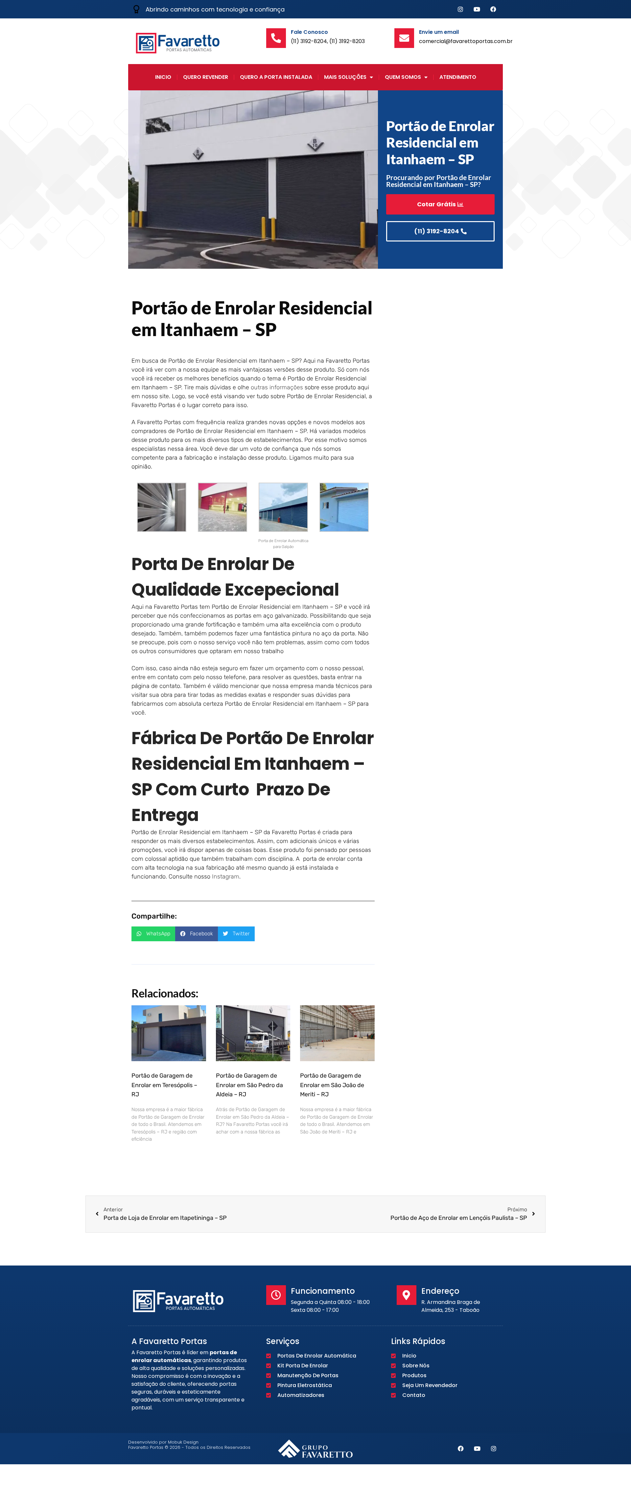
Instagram (225, 876)
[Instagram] (460, 9)
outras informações (277, 387)
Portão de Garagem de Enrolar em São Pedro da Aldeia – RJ (249, 1085)
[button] (153, 933)
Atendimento (457, 77)
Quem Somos (403, 77)
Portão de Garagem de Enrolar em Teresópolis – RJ (164, 1085)
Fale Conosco (309, 32)
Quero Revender (205, 77)
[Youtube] (477, 9)
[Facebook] (493, 9)
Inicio (163, 77)
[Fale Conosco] (276, 38)
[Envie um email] (404, 38)
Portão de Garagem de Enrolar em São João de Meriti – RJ (332, 1085)
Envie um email (439, 32)
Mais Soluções (345, 77)
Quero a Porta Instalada (276, 77)
